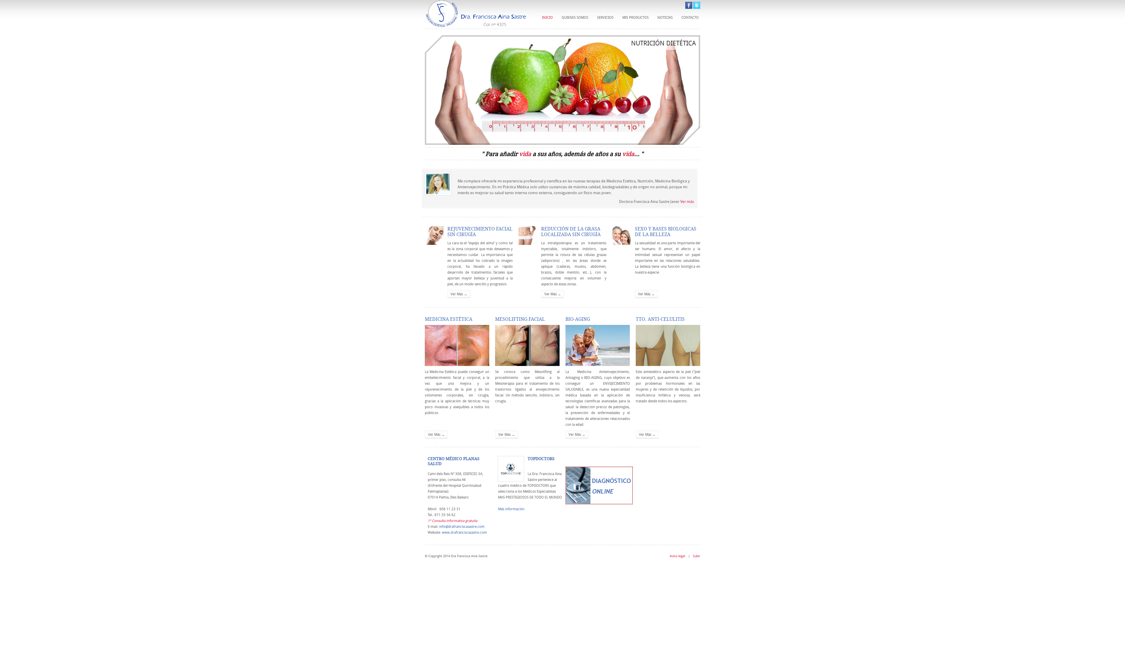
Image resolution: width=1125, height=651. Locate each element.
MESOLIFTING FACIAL (520, 319)
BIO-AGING (577, 319)
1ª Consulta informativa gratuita (452, 520)
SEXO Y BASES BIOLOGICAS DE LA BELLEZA (665, 232)
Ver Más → (459, 294)
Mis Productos (635, 17)
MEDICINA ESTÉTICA (448, 319)
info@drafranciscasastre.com (462, 526)
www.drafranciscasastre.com (464, 532)
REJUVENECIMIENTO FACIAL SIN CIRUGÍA (479, 232)
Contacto (690, 17)
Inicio (547, 17)
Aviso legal (677, 556)
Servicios (605, 17)
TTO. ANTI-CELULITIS (660, 319)
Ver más (687, 201)
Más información (511, 509)
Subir (696, 556)
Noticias (665, 17)
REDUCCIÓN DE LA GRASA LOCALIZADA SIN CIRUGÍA (571, 232)
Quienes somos (575, 17)
